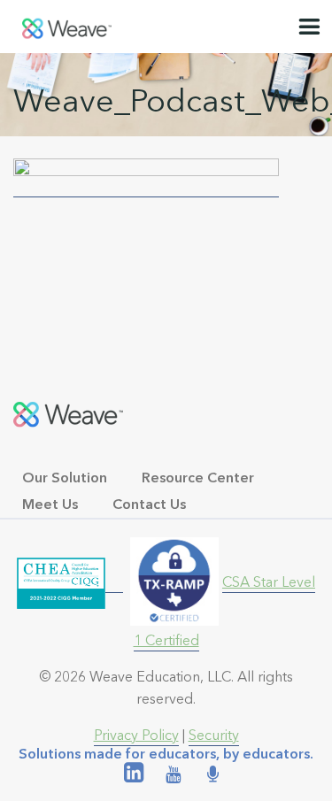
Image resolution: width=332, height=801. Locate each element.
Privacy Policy (136, 735)
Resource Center (198, 477)
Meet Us (50, 504)
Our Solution (64, 477)
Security (214, 735)
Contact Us (149, 504)
